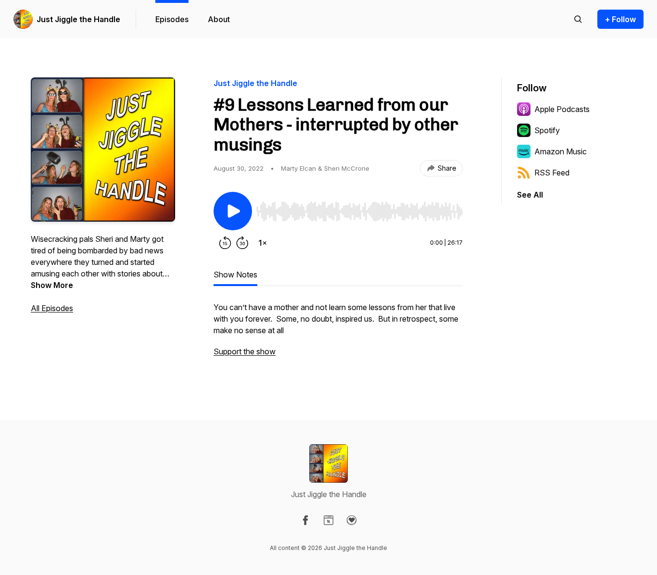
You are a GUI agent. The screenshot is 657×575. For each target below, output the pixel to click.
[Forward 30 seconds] (242, 243)
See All (530, 195)
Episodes (172, 19)
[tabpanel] (338, 334)
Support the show (245, 351)
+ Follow (620, 19)
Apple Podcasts (562, 109)
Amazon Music (560, 151)
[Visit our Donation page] (351, 520)
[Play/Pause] (233, 211)
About (219, 19)
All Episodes (52, 308)
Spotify (547, 130)
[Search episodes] (578, 19)
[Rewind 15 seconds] (225, 243)
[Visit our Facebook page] (305, 520)
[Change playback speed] (262, 243)
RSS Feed (551, 172)
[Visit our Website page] (328, 520)
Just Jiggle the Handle (78, 19)
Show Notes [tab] (235, 274)
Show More (52, 285)
